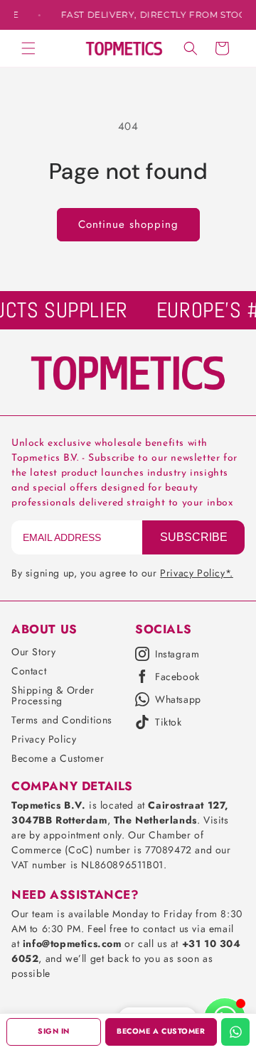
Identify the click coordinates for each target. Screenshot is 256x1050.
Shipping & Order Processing (53, 695)
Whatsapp (178, 699)
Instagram (177, 654)
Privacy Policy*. (196, 573)
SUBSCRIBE (194, 537)
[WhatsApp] (235, 1032)
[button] (28, 48)
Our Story (33, 652)
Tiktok (168, 722)
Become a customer (161, 1031)
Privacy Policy (43, 739)
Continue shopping (128, 224)
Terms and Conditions (61, 720)
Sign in (54, 1031)
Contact (28, 671)
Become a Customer (57, 758)
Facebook (177, 676)
